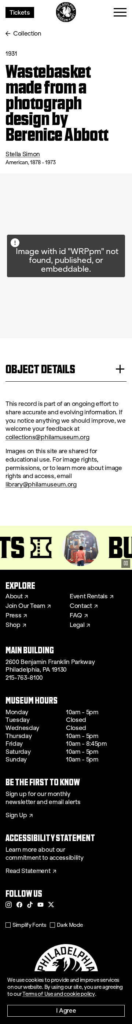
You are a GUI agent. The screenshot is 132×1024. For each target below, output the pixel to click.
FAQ (76, 616)
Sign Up (16, 815)
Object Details (40, 369)
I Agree (66, 1010)
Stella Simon (23, 154)
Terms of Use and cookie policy (58, 994)
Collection (27, 33)
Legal (77, 625)
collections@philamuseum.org (47, 437)
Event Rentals (89, 596)
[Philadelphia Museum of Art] (66, 12)
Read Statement (28, 871)
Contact (81, 606)
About (14, 596)
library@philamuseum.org (41, 484)
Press (13, 616)
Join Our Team (25, 606)
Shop (13, 625)
